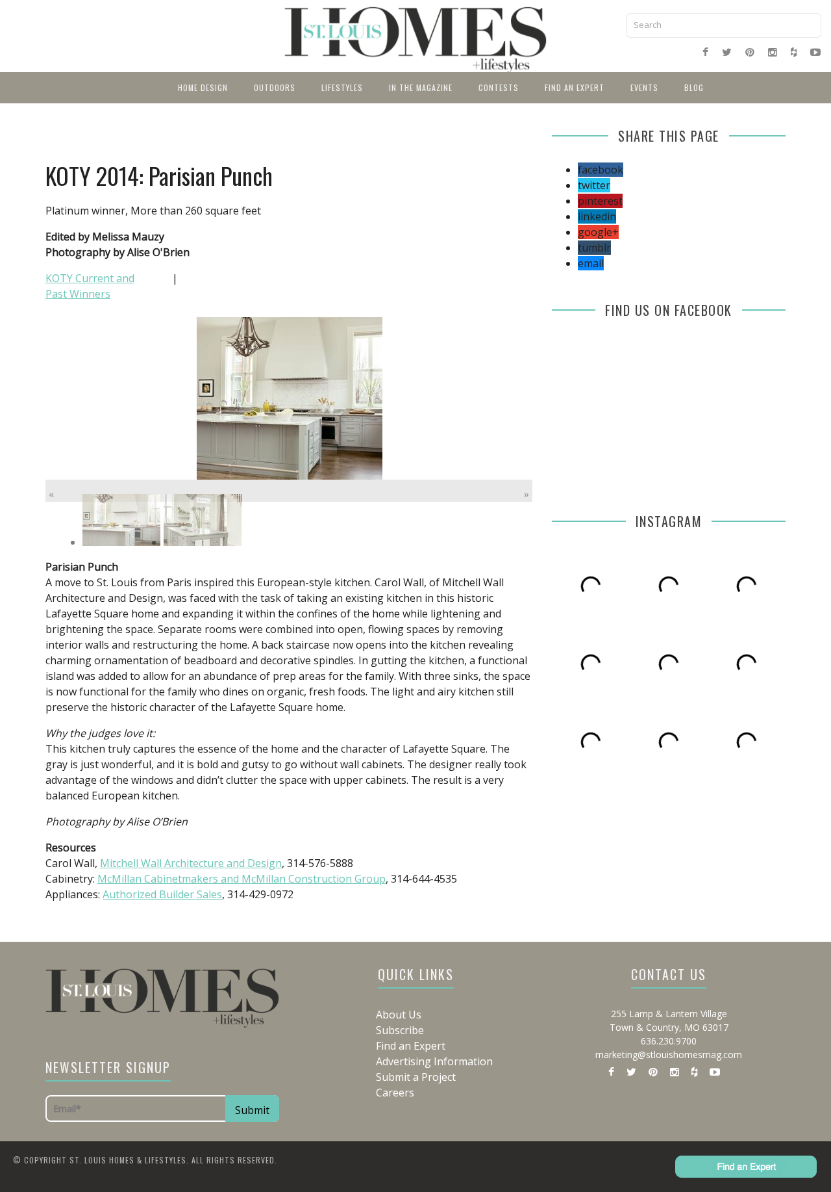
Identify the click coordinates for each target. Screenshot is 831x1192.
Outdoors (274, 87)
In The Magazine (421, 87)
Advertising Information (434, 1061)
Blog (694, 87)
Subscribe (400, 1030)
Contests (498, 87)
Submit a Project (416, 1077)
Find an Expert (574, 87)
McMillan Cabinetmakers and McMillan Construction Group (241, 879)
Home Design (203, 87)
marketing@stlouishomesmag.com (668, 1054)
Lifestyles (342, 87)
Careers (395, 1092)
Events (644, 87)
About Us (398, 1014)
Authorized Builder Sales (162, 894)
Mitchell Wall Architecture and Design (191, 863)
